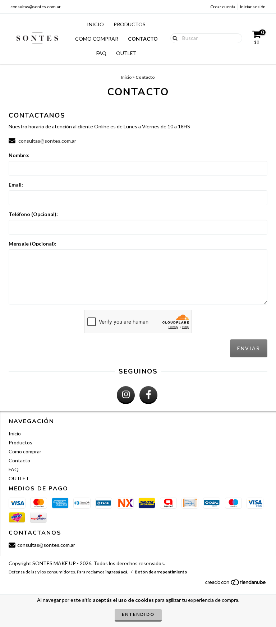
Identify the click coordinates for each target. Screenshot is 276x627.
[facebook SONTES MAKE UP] (148, 395)
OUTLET (126, 53)
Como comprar (96, 39)
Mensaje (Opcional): (32, 244)
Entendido (138, 614)
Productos (130, 24)
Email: (16, 185)
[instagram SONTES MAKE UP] (126, 395)
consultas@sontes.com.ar (35, 6)
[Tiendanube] (235, 584)
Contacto (143, 39)
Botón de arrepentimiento (161, 572)
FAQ (101, 53)
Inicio (95, 24)
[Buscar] (173, 38)
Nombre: (19, 155)
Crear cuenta (222, 6)
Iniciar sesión (253, 6)
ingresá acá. (116, 572)
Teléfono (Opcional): (33, 214)
